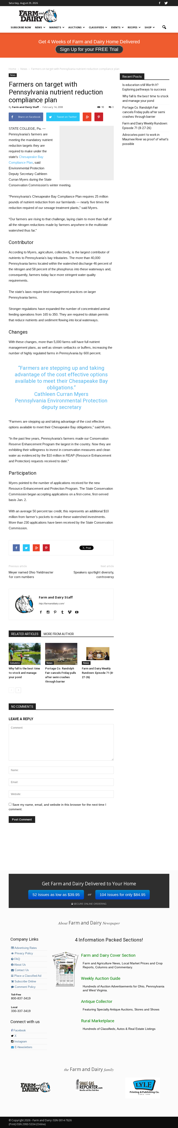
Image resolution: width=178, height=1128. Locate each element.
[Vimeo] (71, 612)
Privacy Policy (23, 953)
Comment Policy (25, 986)
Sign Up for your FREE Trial (89, 49)
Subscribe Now (21, 27)
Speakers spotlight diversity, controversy (94, 574)
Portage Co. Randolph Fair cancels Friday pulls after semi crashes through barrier (143, 112)
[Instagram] (49, 612)
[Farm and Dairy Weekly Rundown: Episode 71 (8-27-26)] (98, 654)
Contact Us (21, 970)
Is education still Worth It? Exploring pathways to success (144, 87)
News (38, 27)
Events (115, 27)
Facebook (19, 1030)
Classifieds (96, 27)
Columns (15, 662)
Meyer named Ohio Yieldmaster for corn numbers (31, 574)
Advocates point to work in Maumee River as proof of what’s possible (145, 139)
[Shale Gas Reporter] (89, 1090)
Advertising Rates (25, 948)
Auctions (75, 27)
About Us (19, 964)
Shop (148, 27)
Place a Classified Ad (27, 975)
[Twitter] (166, 3)
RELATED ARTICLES (24, 634)
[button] (164, 27)
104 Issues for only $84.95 (122, 895)
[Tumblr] (64, 612)
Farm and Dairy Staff (25, 107)
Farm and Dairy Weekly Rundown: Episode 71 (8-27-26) (98, 673)
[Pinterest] (56, 612)
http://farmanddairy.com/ (51, 603)
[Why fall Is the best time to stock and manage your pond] (25, 654)
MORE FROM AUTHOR (59, 634)
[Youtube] (78, 612)
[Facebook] (159, 3)
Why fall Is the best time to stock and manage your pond (24, 673)
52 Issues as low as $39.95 (56, 895)
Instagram (20, 1041)
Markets (55, 27)
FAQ (16, 959)
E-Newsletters (23, 1047)
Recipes (132, 27)
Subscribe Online (25, 981)
